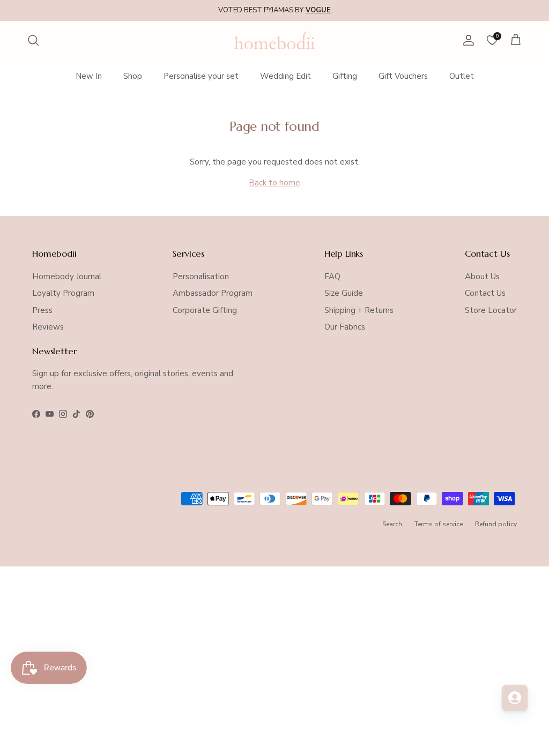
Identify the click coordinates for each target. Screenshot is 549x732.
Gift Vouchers (403, 76)
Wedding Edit (285, 76)
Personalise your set (201, 76)
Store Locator (491, 310)
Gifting (344, 76)
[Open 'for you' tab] (515, 698)
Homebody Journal (66, 276)
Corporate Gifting (205, 310)
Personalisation (201, 276)
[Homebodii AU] (274, 40)
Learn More (358, 14)
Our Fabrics (344, 327)
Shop (132, 76)
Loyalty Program (63, 293)
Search (392, 524)
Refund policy (496, 524)
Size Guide (343, 293)
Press (42, 310)
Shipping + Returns (359, 310)
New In (89, 76)
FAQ (332, 276)
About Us (482, 276)
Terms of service (438, 524)
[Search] (33, 40)
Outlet (461, 76)
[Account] (466, 40)
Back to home (274, 182)
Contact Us (485, 293)
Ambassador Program (213, 293)
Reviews (48, 327)
